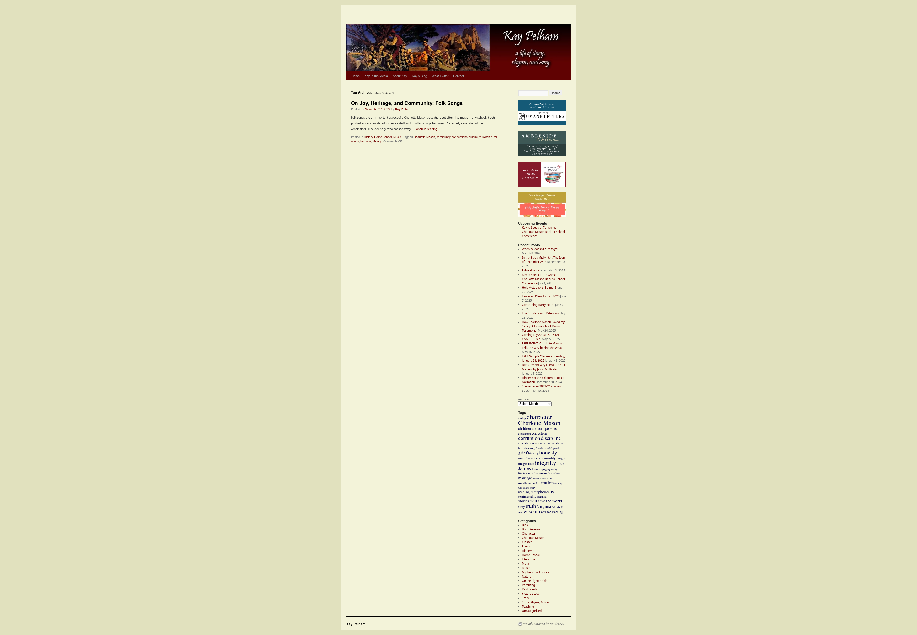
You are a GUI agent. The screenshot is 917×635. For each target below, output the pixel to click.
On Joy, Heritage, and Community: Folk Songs (407, 102)
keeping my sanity (548, 469)
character (539, 416)
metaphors (547, 478)
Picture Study (530, 594)
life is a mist (526, 473)
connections (460, 137)
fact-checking (526, 448)
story (521, 506)
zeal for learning (552, 512)
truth (531, 506)
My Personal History (535, 572)
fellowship (485, 137)
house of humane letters (530, 458)
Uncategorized (532, 611)
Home (356, 75)
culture (473, 137)
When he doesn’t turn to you (540, 249)
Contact (458, 75)
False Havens (531, 270)
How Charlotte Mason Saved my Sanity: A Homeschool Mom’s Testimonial (543, 326)
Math (525, 564)
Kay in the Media (376, 75)
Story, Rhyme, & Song (536, 602)
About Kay (400, 75)
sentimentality (527, 496)
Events (526, 546)
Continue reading (427, 129)
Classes (527, 542)
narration (545, 482)
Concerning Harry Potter (538, 305)
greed (556, 448)
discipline (551, 438)
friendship (541, 448)
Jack (561, 463)
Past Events (529, 589)
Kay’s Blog (419, 75)
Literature (528, 559)
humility (549, 457)
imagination (526, 463)
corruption (529, 437)
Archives (524, 399)
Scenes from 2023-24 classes (541, 386)
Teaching (528, 606)
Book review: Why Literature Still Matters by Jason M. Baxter (543, 367)
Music (397, 137)
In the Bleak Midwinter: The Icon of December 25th (543, 259)
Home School (383, 137)
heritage (365, 141)
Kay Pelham (403, 109)
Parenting (528, 585)
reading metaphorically (536, 491)
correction (539, 433)
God (549, 447)
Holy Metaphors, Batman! (539, 288)
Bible (525, 525)
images (560, 458)
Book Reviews (531, 529)
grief (523, 452)
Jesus (535, 469)
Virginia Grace (550, 506)
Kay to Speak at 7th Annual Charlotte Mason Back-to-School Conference (543, 279)
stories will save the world (540, 501)
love (558, 473)
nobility (558, 483)
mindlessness (526, 483)
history (377, 141)
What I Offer (440, 75)
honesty (548, 452)
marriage (525, 477)
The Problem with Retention (540, 313)
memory (537, 478)
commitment (524, 433)
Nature (526, 576)
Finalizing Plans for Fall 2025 (541, 296)
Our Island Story (526, 487)
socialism (541, 496)
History (368, 137)
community (443, 137)
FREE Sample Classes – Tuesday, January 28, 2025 (543, 358)
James (524, 468)
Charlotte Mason (424, 137)
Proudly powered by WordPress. (543, 624)
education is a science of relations (540, 443)
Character (528, 533)
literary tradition (544, 473)
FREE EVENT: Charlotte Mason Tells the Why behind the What (542, 345)
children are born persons (537, 428)
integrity (545, 462)
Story (525, 598)
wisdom (531, 511)
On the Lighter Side (534, 581)
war (520, 512)
